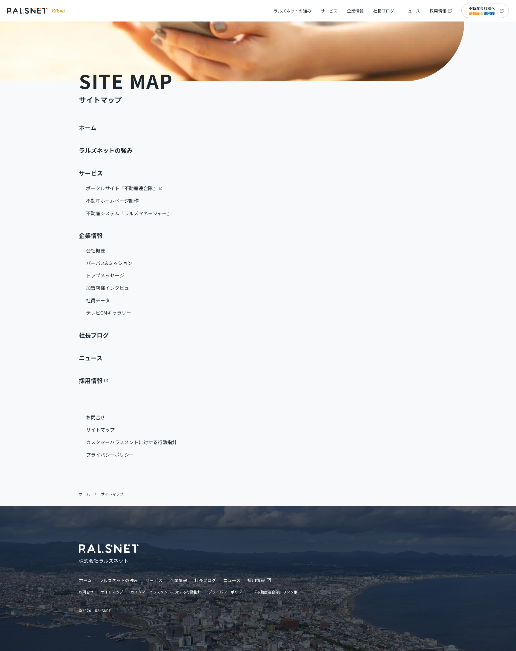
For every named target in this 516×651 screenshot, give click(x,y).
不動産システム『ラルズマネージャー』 (129, 213)
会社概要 (95, 250)
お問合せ (95, 417)
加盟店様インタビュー (110, 287)
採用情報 (438, 11)
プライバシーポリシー (110, 454)
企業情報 (355, 11)
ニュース (412, 11)
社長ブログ (383, 11)
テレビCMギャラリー (108, 312)
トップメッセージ (105, 275)
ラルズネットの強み (292, 11)
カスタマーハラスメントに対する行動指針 (131, 442)
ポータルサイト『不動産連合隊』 (122, 188)
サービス (329, 11)
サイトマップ (100, 429)
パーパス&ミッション (109, 263)
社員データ (98, 300)
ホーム (87, 128)
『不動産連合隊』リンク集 (275, 592)
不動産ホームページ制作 (112, 200)
